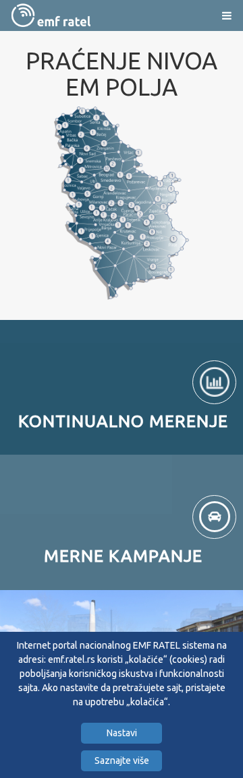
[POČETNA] (51, 14)
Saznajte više (121, 760)
